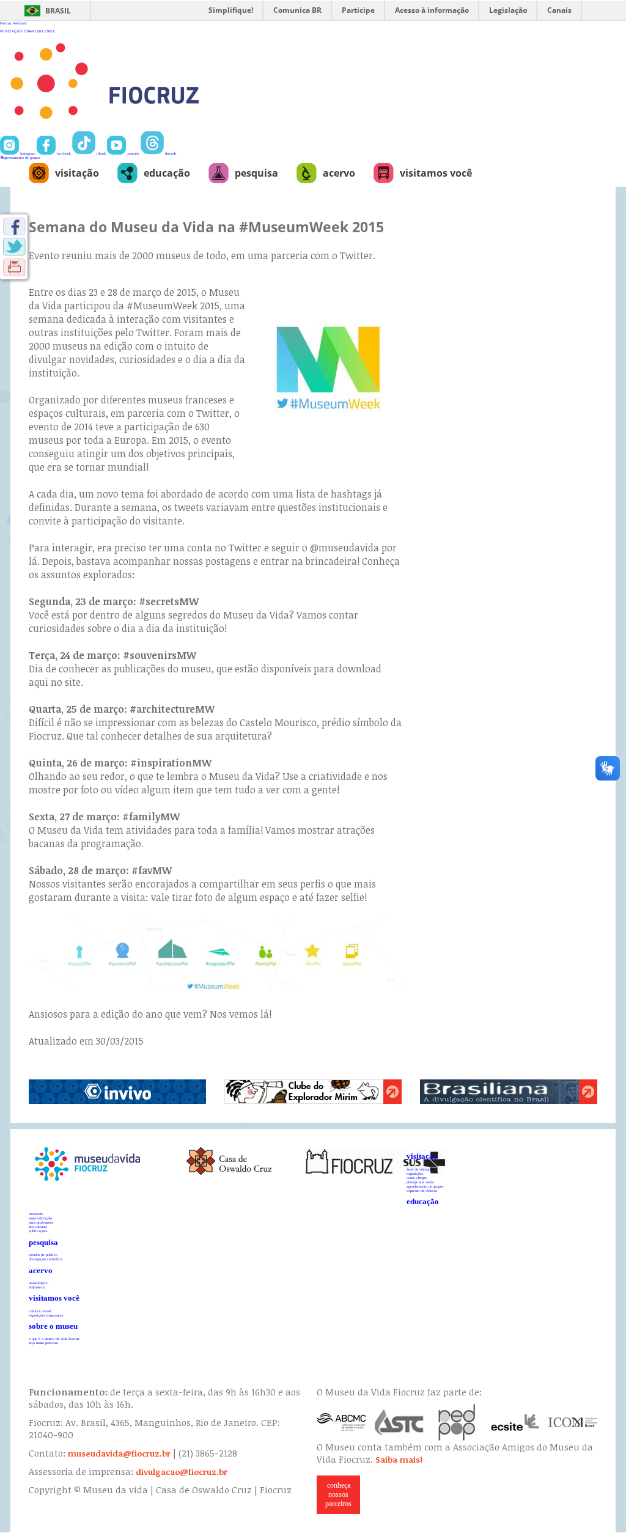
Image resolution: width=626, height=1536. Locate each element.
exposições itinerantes (46, 1315)
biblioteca (37, 1287)
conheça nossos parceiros (338, 1494)
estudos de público (43, 1254)
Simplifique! (230, 10)
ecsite (515, 1422)
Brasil (58, 11)
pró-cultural (38, 1226)
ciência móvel (40, 1311)
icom (572, 1422)
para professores (41, 1222)
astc (399, 1422)
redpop (457, 1422)
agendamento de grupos (21, 157)
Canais (559, 10)
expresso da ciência (422, 1190)
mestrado (36, 1213)
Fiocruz (6, 23)
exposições (415, 1173)
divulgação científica (45, 1259)
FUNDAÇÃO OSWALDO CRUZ (27, 31)
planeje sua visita (420, 1182)
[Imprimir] (14, 267)
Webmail (20, 23)
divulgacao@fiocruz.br (181, 1471)
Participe (358, 10)
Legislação (508, 10)
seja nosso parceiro (43, 1342)
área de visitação (420, 1169)
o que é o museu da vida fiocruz (54, 1338)
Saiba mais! (398, 1459)
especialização (40, 1218)
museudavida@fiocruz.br (119, 1453)
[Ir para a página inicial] (144, 129)
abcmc (341, 1422)
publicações (38, 1231)
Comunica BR (297, 10)
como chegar (417, 1177)
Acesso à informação (432, 10)
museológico (38, 1283)
